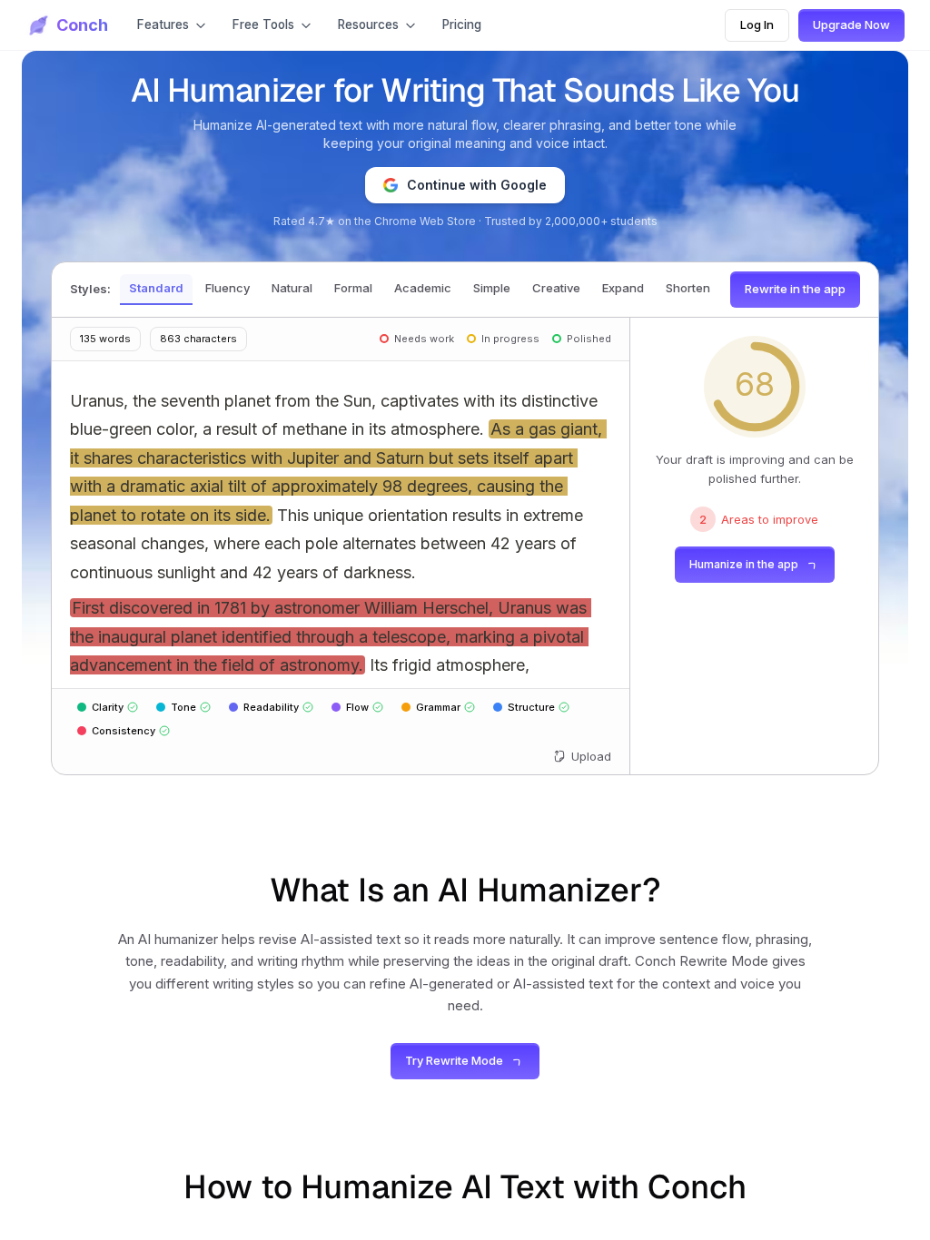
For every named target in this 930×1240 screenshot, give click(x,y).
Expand (623, 287)
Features (163, 24)
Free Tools (263, 24)
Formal (353, 287)
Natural (292, 287)
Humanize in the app (743, 564)
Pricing (461, 24)
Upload (591, 756)
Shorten (688, 287)
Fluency (227, 287)
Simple (491, 287)
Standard (156, 287)
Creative (556, 287)
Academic (422, 287)
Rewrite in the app (795, 288)
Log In (757, 24)
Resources (368, 24)
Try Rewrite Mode (454, 1060)
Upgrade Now (851, 24)
